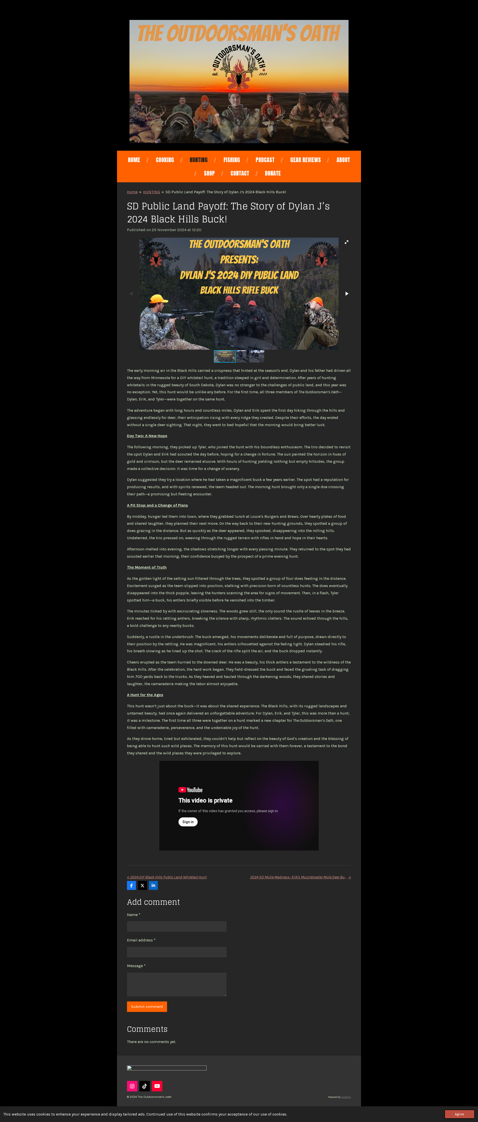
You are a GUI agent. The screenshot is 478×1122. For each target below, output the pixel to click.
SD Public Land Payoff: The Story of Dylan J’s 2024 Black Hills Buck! (226, 192)
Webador (346, 1097)
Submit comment (147, 1006)
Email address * (141, 940)
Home (132, 192)
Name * (133, 914)
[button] (347, 242)
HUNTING (151, 192)
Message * (136, 965)
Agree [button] (459, 1114)
